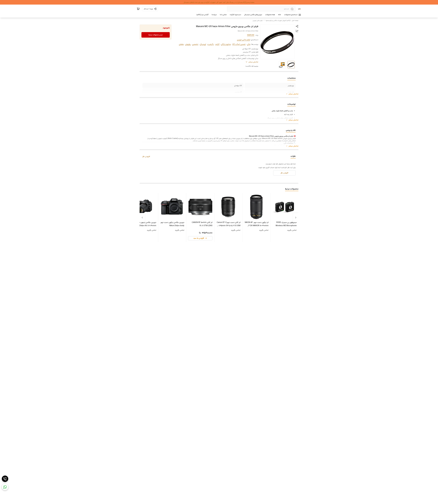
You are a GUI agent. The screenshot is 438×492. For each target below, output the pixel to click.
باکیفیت (210, 44)
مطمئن (181, 44)
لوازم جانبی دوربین (257, 20)
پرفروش (188, 44)
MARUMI (250, 35)
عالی (248, 44)
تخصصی (195, 44)
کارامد (217, 44)
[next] (142, 217)
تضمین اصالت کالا (239, 44)
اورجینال (203, 44)
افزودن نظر (146, 156)
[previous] (296, 217)
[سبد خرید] (138, 8)
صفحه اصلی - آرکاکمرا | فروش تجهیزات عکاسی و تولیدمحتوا (282, 20)
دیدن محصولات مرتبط (156, 35)
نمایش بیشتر (293, 94)
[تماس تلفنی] (5, 479)
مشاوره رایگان (226, 44)
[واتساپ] (5, 487)
